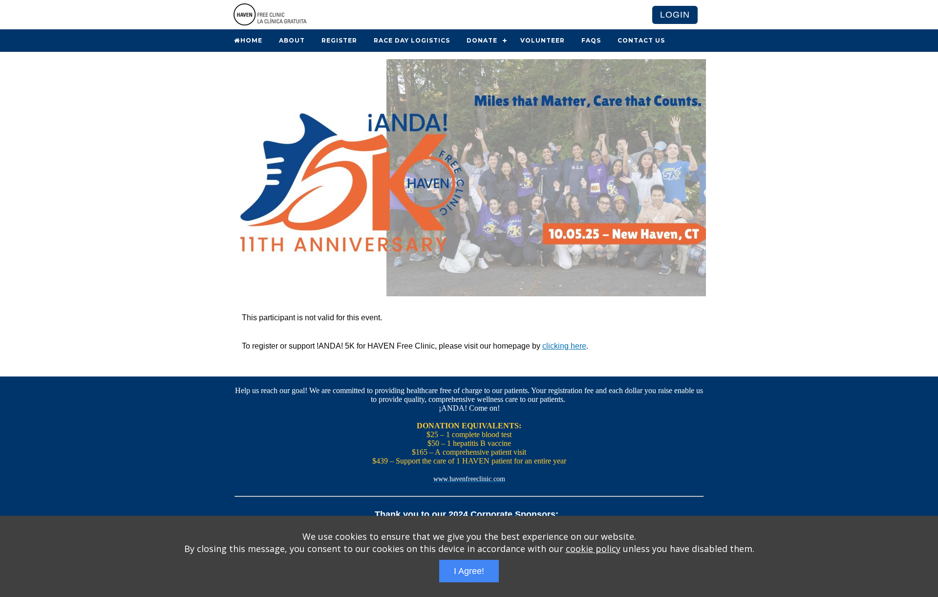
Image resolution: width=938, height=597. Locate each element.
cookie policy (593, 548)
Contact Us (641, 40)
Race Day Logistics (412, 40)
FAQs (591, 40)
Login (675, 15)
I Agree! (469, 571)
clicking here (564, 346)
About (292, 40)
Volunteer (542, 40)
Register (339, 40)
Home (251, 40)
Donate (482, 40)
